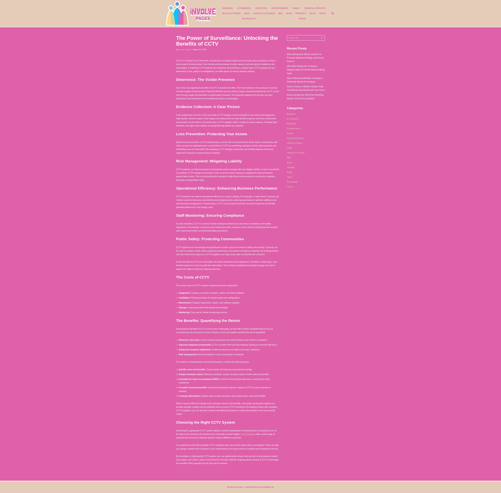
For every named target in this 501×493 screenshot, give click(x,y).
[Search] (322, 38)
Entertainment (280, 8)
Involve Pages (184, 49)
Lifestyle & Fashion (264, 13)
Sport (322, 13)
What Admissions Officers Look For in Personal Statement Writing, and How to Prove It (305, 57)
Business (228, 8)
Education (261, 8)
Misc (280, 13)
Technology (249, 19)
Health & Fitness (231, 13)
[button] (332, 13)
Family (296, 8)
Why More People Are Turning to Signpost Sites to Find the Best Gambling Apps (306, 69)
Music (289, 13)
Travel (302, 19)
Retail (312, 13)
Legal (247, 13)
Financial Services (314, 8)
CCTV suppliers (248, 434)
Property (300, 13)
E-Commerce (244, 8)
